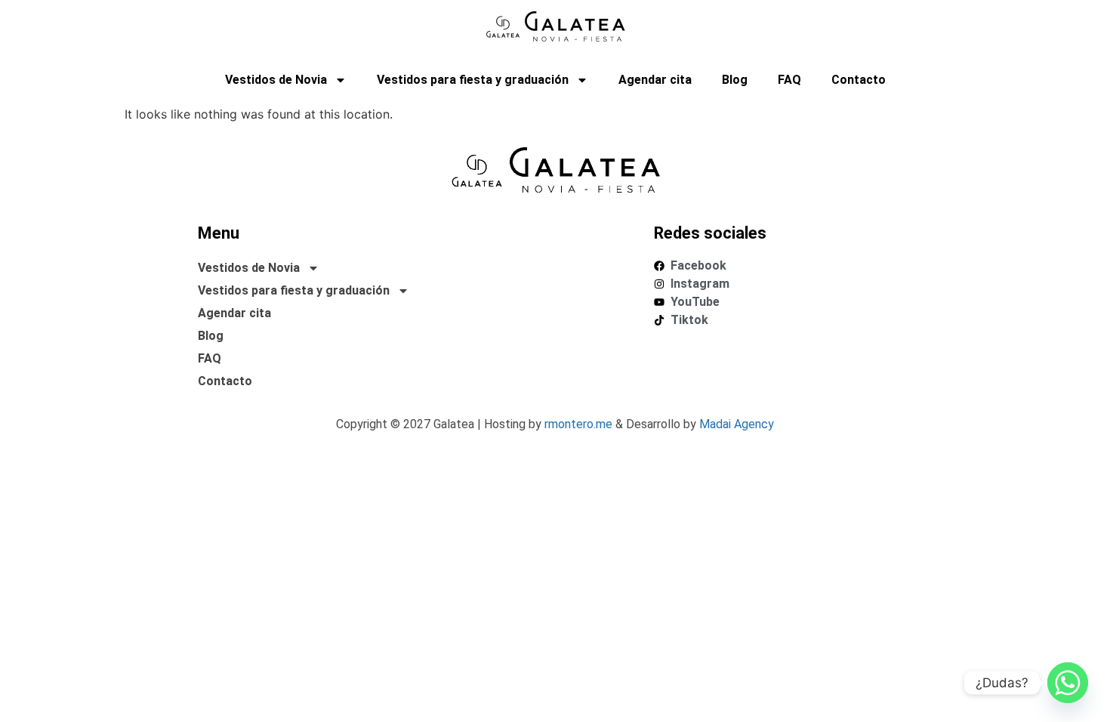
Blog (735, 80)
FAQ (789, 80)
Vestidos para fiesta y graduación (473, 80)
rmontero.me (578, 424)
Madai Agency (736, 424)
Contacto (858, 80)
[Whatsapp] (1067, 682)
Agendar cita (655, 80)
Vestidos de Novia (276, 80)
